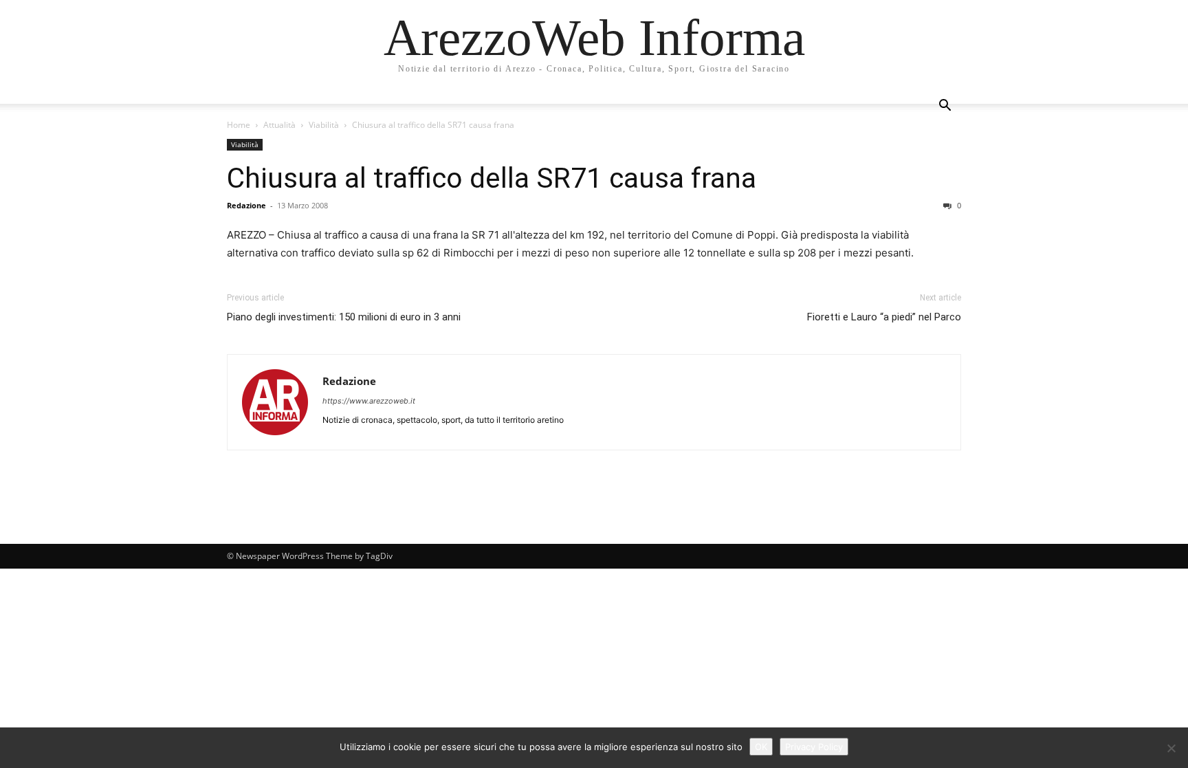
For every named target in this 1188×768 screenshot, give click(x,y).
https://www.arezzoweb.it (368, 401)
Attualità (279, 125)
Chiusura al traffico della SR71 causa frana (491, 178)
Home (238, 125)
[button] (944, 106)
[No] (1171, 748)
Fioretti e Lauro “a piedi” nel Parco (884, 317)
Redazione (246, 205)
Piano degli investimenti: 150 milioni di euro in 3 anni (344, 317)
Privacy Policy (814, 746)
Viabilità (324, 125)
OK (761, 746)
